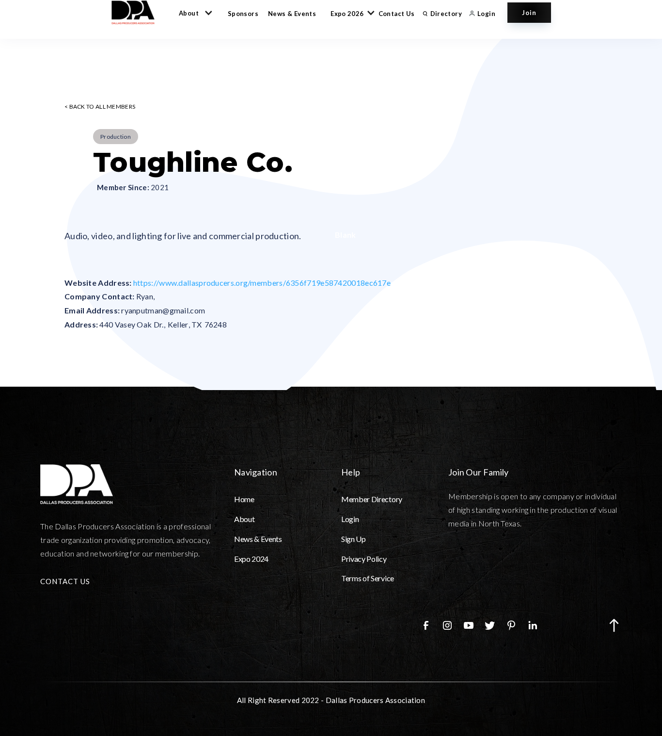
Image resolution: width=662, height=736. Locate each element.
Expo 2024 (251, 558)
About (244, 518)
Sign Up (353, 538)
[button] (193, 12)
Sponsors (243, 13)
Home (244, 499)
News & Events (292, 13)
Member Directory (371, 499)
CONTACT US (65, 581)
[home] (137, 12)
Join (529, 12)
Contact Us (396, 13)
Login (350, 518)
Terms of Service (367, 578)
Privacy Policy (364, 558)
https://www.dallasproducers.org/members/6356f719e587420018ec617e (262, 282)
